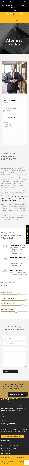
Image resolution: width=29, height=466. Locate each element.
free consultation (16, 394)
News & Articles (19, 461)
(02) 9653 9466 (15, 7)
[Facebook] (13, 10)
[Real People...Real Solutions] (14, 15)
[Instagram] (16, 10)
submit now (9, 371)
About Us (10, 461)
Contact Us (5, 463)
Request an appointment (12, 436)
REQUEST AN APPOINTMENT (27, 234)
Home (3, 461)
